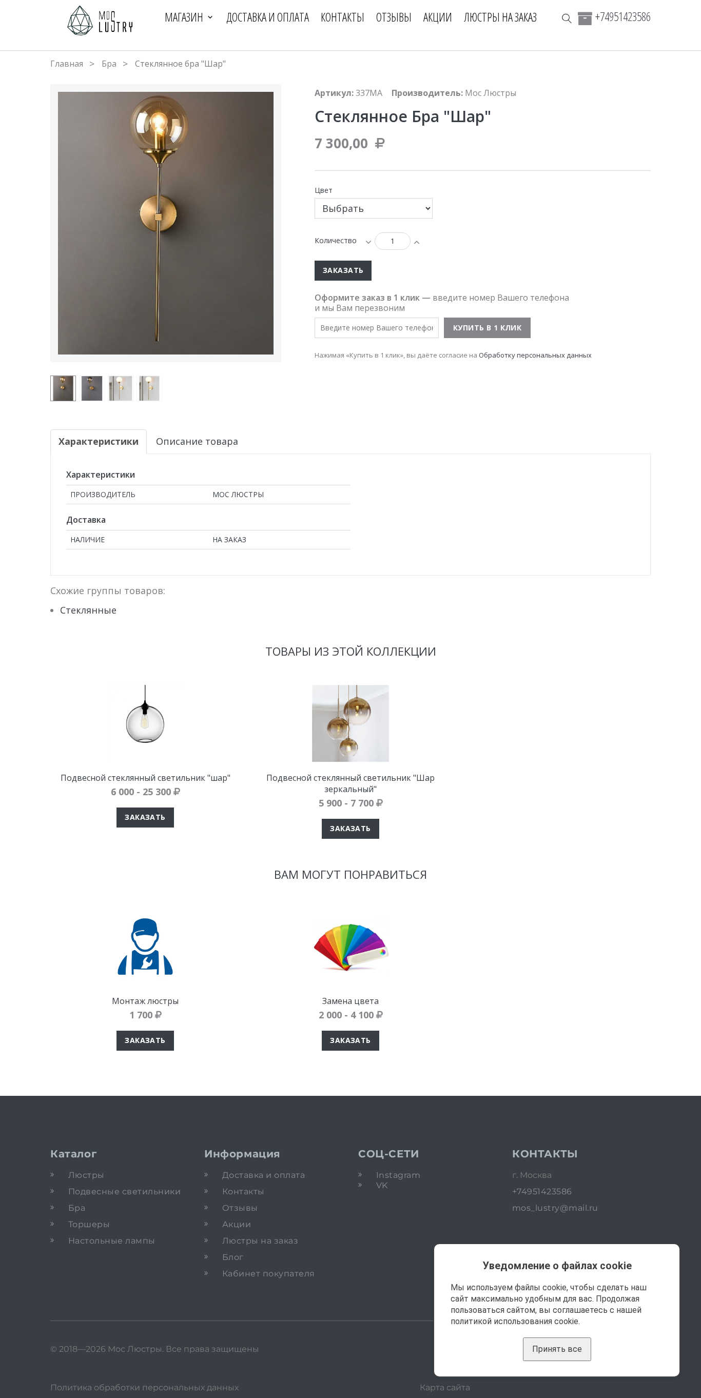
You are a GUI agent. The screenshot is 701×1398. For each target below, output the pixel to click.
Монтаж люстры (145, 1001)
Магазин (184, 17)
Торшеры (89, 1224)
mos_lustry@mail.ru (555, 1208)
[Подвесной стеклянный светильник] (145, 723)
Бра (109, 63)
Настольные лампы (111, 1241)
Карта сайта (445, 1387)
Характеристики (99, 441)
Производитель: (427, 93)
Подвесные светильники (124, 1191)
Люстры (86, 1175)
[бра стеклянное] (120, 388)
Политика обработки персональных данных (144, 1387)
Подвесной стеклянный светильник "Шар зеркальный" (350, 783)
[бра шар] (92, 388)
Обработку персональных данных (535, 355)
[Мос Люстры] (100, 21)
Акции (437, 17)
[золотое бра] (63, 388)
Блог (233, 1257)
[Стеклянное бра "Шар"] (149, 388)
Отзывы (394, 17)
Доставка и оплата (267, 17)
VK (382, 1185)
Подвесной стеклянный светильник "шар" (145, 777)
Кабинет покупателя (268, 1273)
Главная (66, 63)
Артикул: (334, 93)
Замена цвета (350, 1001)
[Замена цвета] (350, 946)
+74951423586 (623, 16)
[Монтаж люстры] (145, 946)
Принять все (557, 1349)
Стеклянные (88, 610)
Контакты (342, 17)
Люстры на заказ (500, 17)
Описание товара (197, 441)
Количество (336, 240)
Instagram (398, 1175)
